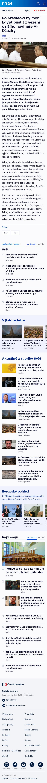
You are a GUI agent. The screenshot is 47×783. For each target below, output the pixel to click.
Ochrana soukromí (18, 778)
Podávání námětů (32, 745)
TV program (7, 714)
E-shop (5, 745)
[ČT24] (7, 3)
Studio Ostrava (31, 729)
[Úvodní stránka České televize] (13, 684)
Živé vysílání (7, 719)
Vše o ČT (6, 756)
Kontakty (29, 756)
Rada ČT (28, 735)
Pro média (29, 714)
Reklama (29, 719)
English (5, 778)
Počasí (5, 740)
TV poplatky (7, 724)
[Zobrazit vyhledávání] (38, 3)
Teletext (6, 729)
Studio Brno (30, 724)
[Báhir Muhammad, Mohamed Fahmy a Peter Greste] (23, 55)
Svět (6, 233)
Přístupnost (33, 778)
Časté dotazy (30, 750)
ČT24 (4, 36)
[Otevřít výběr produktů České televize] (44, 3)
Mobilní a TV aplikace (11, 750)
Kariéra (28, 740)
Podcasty (6, 735)
